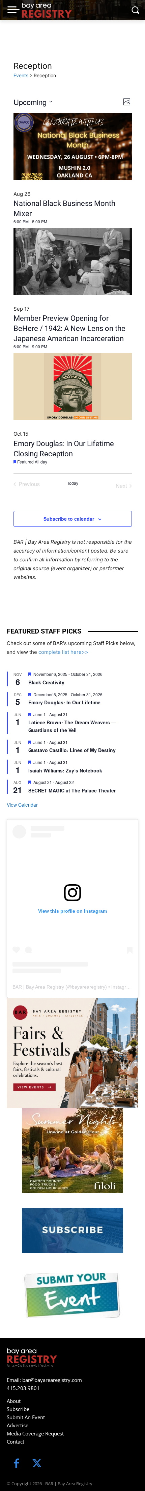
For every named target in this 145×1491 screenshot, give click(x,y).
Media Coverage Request (35, 1433)
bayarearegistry (88, 987)
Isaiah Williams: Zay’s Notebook (65, 770)
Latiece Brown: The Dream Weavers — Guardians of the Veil (72, 726)
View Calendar (22, 804)
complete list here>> (63, 652)
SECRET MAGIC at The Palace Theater (72, 790)
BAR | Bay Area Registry (38, 987)
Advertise (17, 1425)
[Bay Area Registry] (47, 10)
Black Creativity (46, 682)
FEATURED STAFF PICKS (44, 631)
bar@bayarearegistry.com (52, 1379)
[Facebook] (16, 1464)
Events (20, 75)
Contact (15, 1441)
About (14, 1400)
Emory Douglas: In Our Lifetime (64, 702)
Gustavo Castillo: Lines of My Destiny (72, 750)
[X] (37, 1464)
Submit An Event (26, 1417)
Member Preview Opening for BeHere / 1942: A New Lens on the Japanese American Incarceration (69, 328)
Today (72, 483)
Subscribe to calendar (69, 518)
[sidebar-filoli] (72, 1150)
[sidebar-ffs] (72, 1053)
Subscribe (18, 1409)
